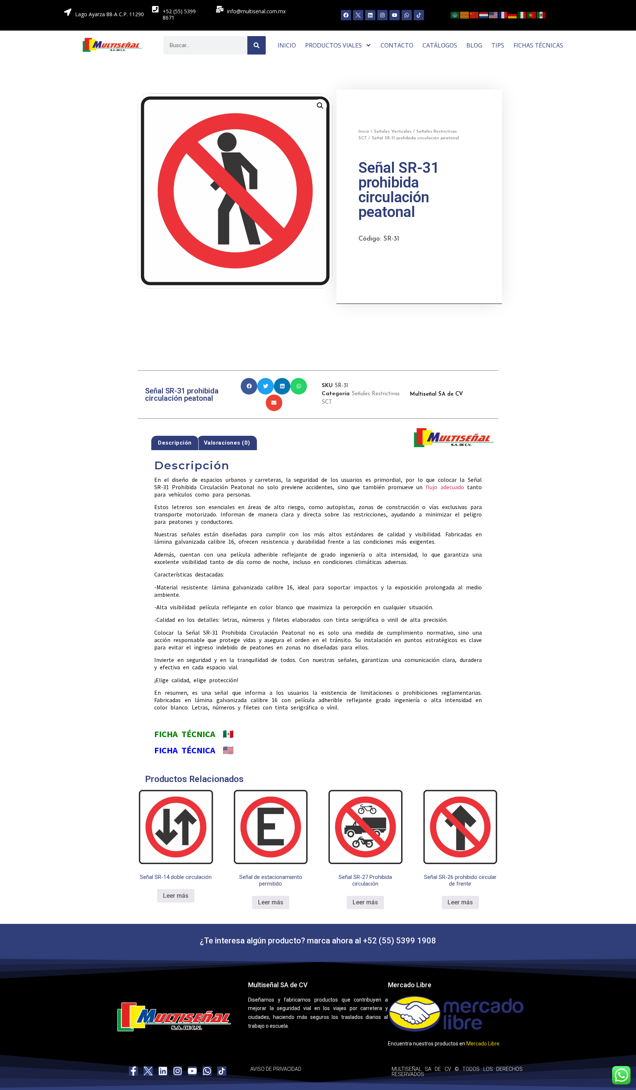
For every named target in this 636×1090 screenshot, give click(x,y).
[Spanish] (541, 14)
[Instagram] (382, 15)
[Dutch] (484, 14)
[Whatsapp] (407, 15)
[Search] (256, 45)
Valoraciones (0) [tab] (227, 442)
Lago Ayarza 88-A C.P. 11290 (109, 14)
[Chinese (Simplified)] (474, 14)
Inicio (287, 45)
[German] (512, 14)
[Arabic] (455, 14)
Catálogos (440, 45)
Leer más (175, 895)
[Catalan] (465, 14)
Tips (497, 45)
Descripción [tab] (175, 442)
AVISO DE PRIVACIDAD (275, 1069)
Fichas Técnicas (538, 45)
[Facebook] (346, 15)
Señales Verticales (392, 131)
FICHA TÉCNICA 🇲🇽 (194, 734)
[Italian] (522, 14)
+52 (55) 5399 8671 (179, 14)
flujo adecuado (444, 487)
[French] (503, 14)
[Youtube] (394, 15)
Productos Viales (333, 45)
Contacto (397, 45)
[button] (320, 105)
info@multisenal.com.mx (256, 11)
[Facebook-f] (133, 1071)
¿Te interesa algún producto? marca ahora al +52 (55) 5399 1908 (318, 940)
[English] (493, 14)
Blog (474, 45)
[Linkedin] (370, 15)
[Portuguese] (532, 14)
